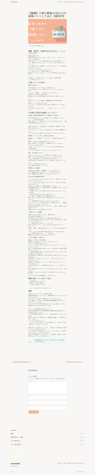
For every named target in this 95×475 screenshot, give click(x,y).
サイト (29, 405)
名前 (29, 395)
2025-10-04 (82, 437)
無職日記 (38, 45)
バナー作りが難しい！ (17, 444)
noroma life (14, 2)
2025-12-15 (82, 433)
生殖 (12, 433)
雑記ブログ (43, 45)
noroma (33, 45)
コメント (30, 381)
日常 (36, 45)
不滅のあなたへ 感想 (17, 437)
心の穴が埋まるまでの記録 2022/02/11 (74, 362)
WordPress (82, 471)
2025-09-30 (82, 440)
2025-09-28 (82, 444)
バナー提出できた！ (16, 440)
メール (29, 400)
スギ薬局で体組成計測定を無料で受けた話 (21, 362)
